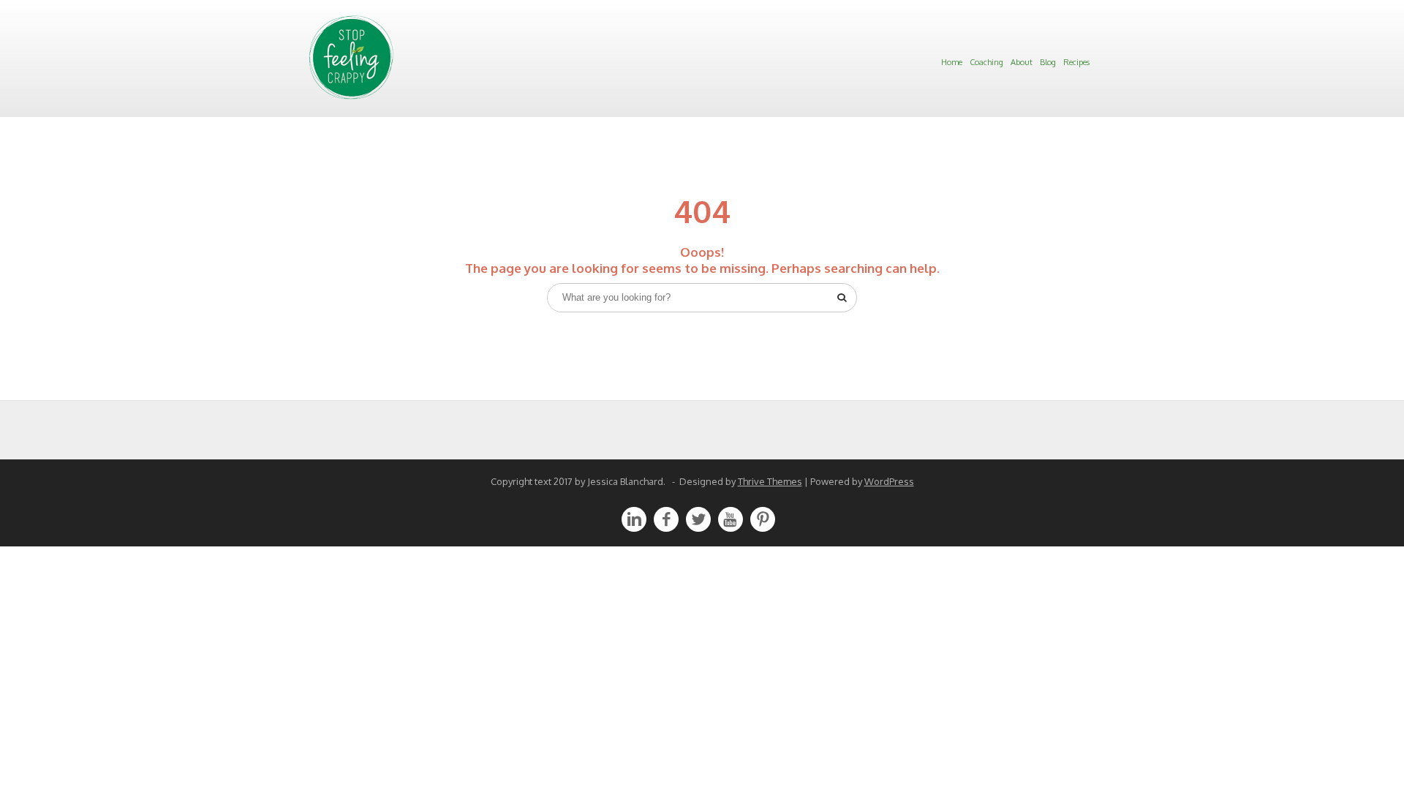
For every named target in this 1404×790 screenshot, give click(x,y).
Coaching (986, 62)
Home (951, 62)
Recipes (1076, 62)
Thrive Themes (770, 481)
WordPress (889, 481)
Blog (1048, 62)
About (1022, 62)
